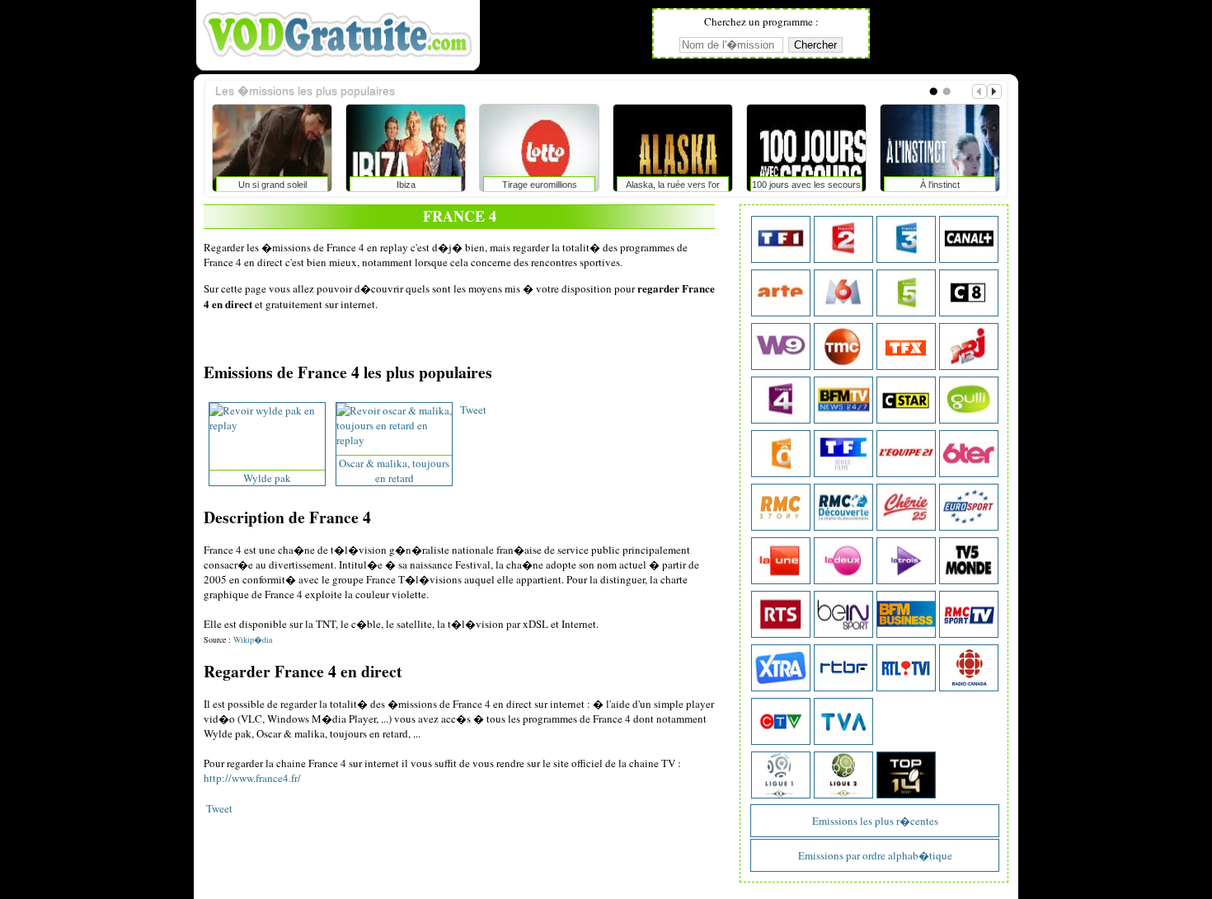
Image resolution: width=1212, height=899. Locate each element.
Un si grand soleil (272, 185)
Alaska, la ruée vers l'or (673, 185)
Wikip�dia (252, 639)
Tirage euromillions (539, 185)
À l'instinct (940, 185)
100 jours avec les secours (806, 185)
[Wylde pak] (267, 425)
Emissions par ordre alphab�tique (875, 855)
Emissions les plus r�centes (875, 820)
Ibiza (406, 185)
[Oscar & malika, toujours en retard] (394, 440)
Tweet (473, 409)
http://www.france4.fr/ (252, 777)
